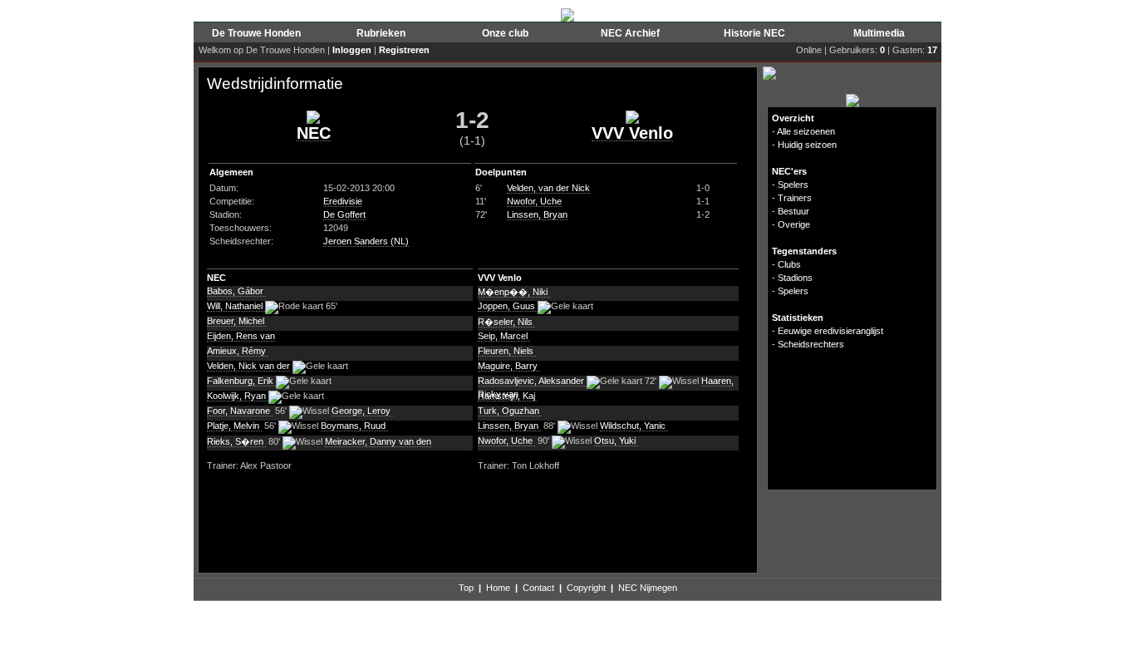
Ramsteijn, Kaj (508, 396)
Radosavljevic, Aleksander (532, 381)
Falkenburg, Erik (241, 381)
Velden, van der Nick (548, 188)
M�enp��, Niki (514, 292)
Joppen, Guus (508, 306)
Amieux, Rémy (237, 351)
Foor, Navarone (240, 411)
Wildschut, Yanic (634, 426)
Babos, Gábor (236, 291)
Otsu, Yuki (616, 441)
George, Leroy (362, 411)
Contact (538, 588)
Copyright (586, 588)
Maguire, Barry (509, 366)
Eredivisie (342, 201)
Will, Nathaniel (236, 306)
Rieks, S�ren (236, 441)
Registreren (404, 50)
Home (498, 588)
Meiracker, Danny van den (378, 441)
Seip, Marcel (504, 336)
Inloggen (351, 50)
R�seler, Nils (506, 322)
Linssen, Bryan (537, 214)
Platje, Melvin (234, 426)
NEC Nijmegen (647, 588)
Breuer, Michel (237, 321)
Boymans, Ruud (354, 426)
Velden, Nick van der (248, 366)
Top (466, 588)
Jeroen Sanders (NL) (366, 241)
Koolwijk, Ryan (237, 396)
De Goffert (344, 214)
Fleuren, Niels (507, 351)
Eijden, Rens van (241, 336)
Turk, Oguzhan (510, 411)
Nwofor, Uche (534, 201)
